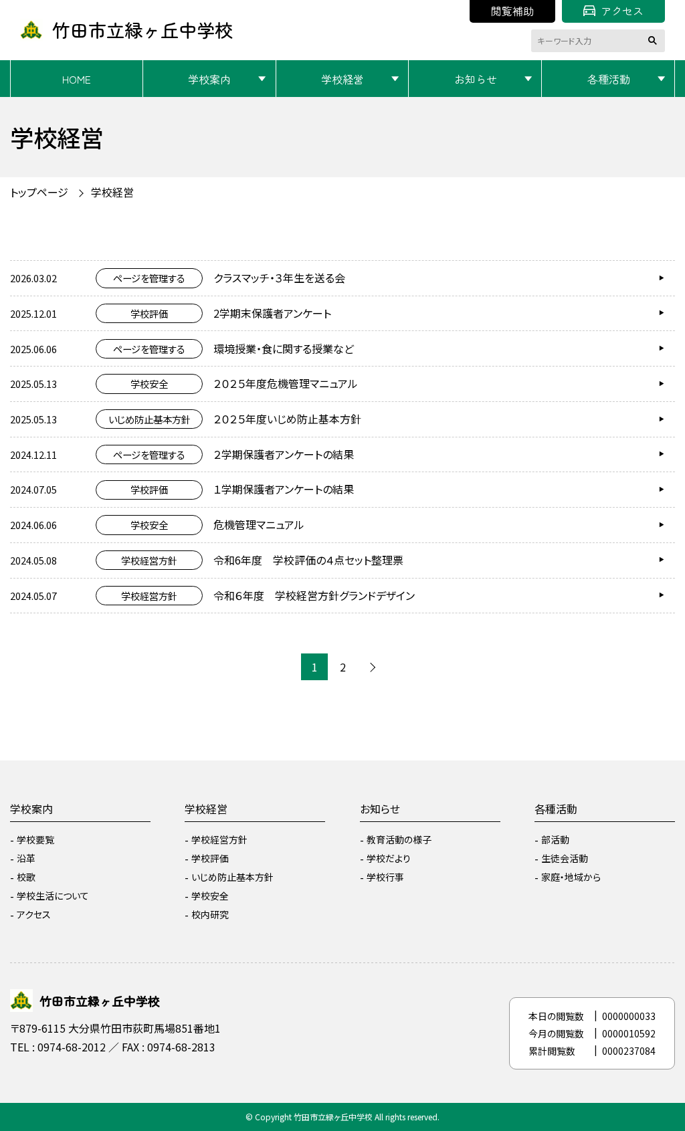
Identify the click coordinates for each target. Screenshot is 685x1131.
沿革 (26, 858)
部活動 (555, 839)
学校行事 (385, 877)
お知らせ (475, 79)
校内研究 (210, 914)
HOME (76, 79)
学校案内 (209, 79)
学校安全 (210, 895)
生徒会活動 (564, 858)
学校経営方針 (219, 839)
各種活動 (608, 79)
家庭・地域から (571, 877)
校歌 (26, 877)
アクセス (622, 11)
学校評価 (210, 858)
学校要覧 (35, 839)
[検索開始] (655, 40)
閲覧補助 (512, 11)
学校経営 (342, 79)
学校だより (389, 858)
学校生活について (53, 895)
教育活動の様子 (399, 839)
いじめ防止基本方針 (232, 877)
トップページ (39, 192)
